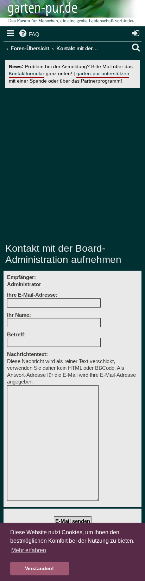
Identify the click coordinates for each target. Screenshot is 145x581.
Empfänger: (21, 277)
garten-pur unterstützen (102, 73)
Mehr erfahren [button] (28, 550)
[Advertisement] (72, 165)
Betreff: (16, 334)
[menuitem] (28, 34)
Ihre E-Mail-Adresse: (32, 295)
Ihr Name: (19, 315)
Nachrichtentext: (27, 354)
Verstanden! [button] (39, 568)
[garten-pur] (70, 14)
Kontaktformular (26, 73)
